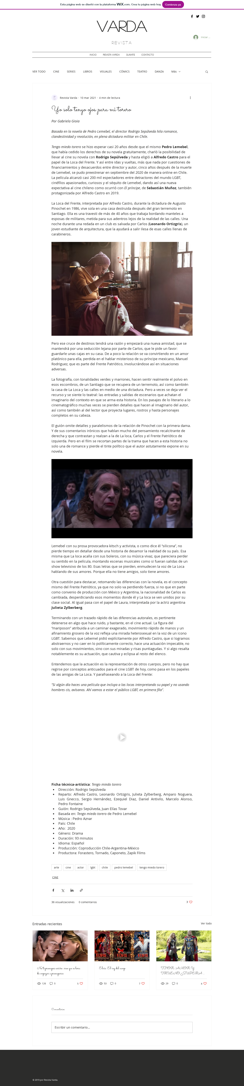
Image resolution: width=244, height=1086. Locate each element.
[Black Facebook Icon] (192, 16)
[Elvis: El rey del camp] (122, 946)
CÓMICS (124, 71)
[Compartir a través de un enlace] (81, 890)
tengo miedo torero (152, 867)
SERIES (71, 71)
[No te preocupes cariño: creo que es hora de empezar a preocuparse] (60, 946)
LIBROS (87, 71)
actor (80, 867)
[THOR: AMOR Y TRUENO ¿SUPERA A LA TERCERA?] (183, 946)
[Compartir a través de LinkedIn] (72, 890)
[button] (207, 71)
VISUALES (106, 71)
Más (174, 71)
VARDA (122, 25)
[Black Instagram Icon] (203, 16)
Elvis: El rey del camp (112, 968)
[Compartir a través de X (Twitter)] (62, 890)
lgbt (92, 867)
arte (56, 867)
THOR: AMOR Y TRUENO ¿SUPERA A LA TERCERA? (183, 971)
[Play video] (122, 737)
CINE (56, 71)
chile (105, 867)
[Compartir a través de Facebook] (53, 890)
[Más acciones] (190, 97)
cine (68, 867)
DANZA (159, 71)
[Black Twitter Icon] (198, 16)
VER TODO (39, 71)
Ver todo (206, 923)
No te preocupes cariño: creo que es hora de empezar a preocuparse (58, 971)
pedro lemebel (123, 867)
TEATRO (142, 71)
